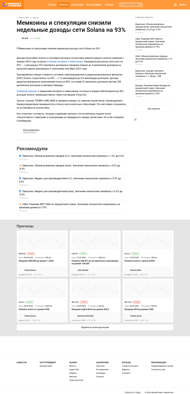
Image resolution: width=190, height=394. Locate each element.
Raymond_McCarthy (85, 316)
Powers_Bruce (30, 270)
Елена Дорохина (31, 130)
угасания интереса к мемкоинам (64, 61)
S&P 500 (75, 302)
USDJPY (75, 254)
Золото (127, 254)
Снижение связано (27, 91)
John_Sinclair (82, 270)
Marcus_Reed (135, 270)
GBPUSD (22, 254)
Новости (22, 362)
